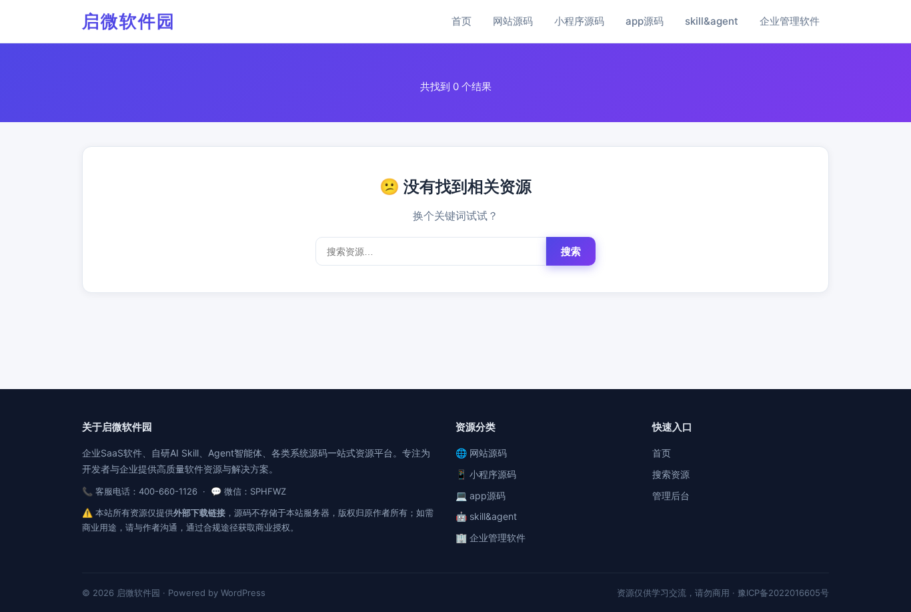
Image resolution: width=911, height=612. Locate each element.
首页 (461, 21)
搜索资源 (671, 474)
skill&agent (711, 21)
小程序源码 (579, 21)
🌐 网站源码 (481, 452)
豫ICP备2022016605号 (783, 592)
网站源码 (513, 21)
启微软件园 (128, 21)
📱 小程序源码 (485, 474)
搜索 (571, 251)
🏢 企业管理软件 (490, 537)
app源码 (645, 21)
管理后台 (671, 495)
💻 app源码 (480, 495)
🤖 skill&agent (486, 516)
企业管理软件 (790, 21)
